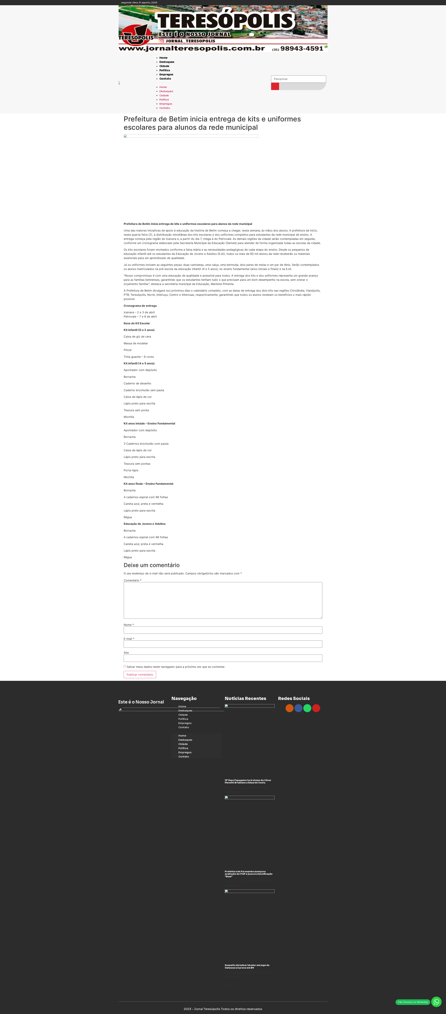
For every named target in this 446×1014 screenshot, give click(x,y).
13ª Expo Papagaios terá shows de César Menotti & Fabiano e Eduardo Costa (248, 781)
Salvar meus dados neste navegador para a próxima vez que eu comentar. (176, 666)
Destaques (166, 62)
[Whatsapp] (307, 708)
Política (164, 70)
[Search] (275, 86)
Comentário (132, 580)
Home (163, 57)
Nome (129, 624)
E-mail (129, 638)
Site (126, 652)
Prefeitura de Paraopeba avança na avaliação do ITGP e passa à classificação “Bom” (248, 874)
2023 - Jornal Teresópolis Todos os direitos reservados (223, 1009)
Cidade (164, 66)
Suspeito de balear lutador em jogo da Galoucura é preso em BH (247, 966)
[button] (210, 83)
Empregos (166, 74)
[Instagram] (290, 708)
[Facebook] (298, 708)
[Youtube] (316, 708)
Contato (165, 78)
